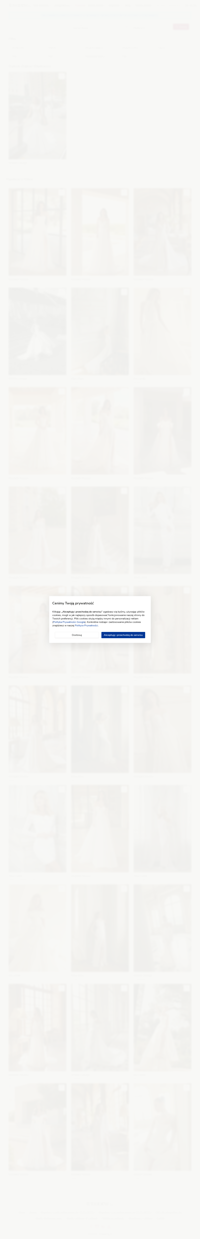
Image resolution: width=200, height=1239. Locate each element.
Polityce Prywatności (86, 625)
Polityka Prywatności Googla (69, 622)
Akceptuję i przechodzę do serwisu (123, 635)
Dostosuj (77, 635)
